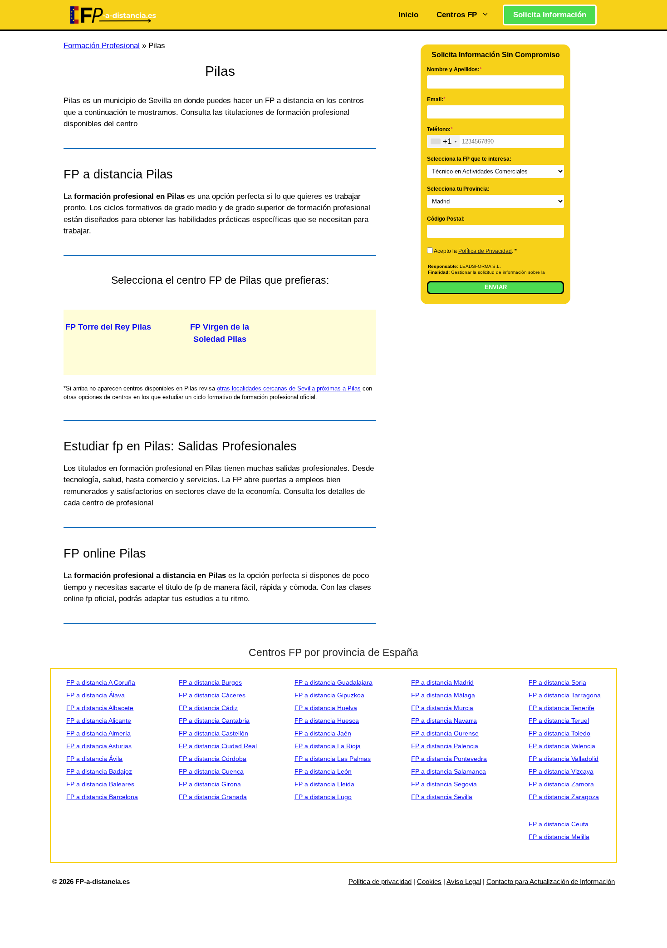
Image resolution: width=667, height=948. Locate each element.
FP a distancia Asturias (99, 746)
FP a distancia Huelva (325, 707)
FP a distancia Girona (210, 784)
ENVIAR (496, 287)
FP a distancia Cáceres (212, 695)
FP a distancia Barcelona (102, 796)
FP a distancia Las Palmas (332, 758)
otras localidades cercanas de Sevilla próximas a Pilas (289, 388)
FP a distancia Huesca (326, 720)
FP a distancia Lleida (324, 784)
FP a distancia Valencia (562, 746)
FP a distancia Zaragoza (564, 796)
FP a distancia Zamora (561, 784)
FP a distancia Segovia (444, 784)
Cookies (429, 881)
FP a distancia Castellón (213, 733)
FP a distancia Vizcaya (561, 771)
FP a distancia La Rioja (327, 746)
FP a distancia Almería (98, 733)
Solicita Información (549, 14)
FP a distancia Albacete (99, 707)
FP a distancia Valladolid (563, 758)
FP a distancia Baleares (100, 784)
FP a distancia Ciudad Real (218, 746)
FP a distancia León (323, 771)
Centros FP (456, 14)
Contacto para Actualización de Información (550, 881)
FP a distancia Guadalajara (333, 682)
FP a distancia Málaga (443, 695)
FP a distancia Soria (557, 682)
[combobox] (443, 141)
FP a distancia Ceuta (559, 824)
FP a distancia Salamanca (448, 771)
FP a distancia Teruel (559, 720)
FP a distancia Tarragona (565, 695)
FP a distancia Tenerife (561, 707)
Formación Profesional (102, 45)
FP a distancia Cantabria (214, 720)
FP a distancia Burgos (210, 682)
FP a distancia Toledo (559, 733)
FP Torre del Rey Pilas (108, 326)
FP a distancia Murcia (442, 707)
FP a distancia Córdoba (212, 758)
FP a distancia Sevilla (441, 796)
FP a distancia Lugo (323, 796)
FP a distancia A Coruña (100, 682)
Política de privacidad (380, 881)
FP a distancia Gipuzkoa (329, 695)
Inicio (408, 14)
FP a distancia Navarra (444, 720)
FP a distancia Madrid (442, 682)
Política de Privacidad (485, 251)
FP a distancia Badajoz (99, 771)
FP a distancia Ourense (445, 733)
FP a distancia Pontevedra (449, 758)
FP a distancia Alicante (98, 720)
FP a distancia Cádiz (208, 707)
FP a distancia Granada (213, 796)
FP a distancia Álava (95, 695)
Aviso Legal (463, 881)
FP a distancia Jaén (322, 733)
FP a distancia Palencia (444, 746)
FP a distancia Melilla (559, 836)
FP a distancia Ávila (94, 758)
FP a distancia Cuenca (211, 771)
